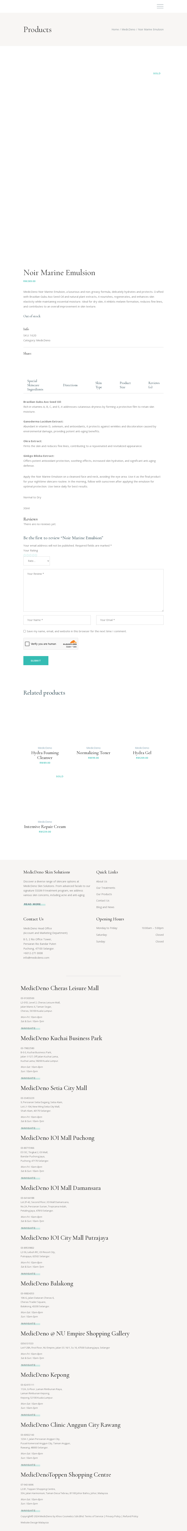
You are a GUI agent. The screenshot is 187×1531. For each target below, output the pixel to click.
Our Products (104, 894)
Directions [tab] (70, 385)
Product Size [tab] (125, 385)
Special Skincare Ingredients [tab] (35, 385)
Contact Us (102, 900)
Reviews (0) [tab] (154, 385)
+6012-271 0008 (33, 953)
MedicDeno (43, 340)
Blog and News (105, 907)
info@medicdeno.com (36, 957)
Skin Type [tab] (99, 385)
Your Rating (30, 550)
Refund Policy (130, 1516)
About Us (101, 881)
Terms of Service (94, 1516)
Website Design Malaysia (35, 1522)
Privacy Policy (113, 1516)
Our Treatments (105, 887)
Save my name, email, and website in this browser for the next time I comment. (77, 631)
